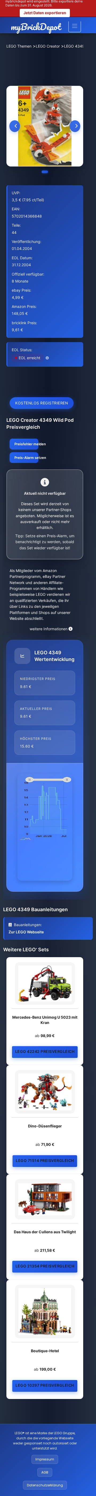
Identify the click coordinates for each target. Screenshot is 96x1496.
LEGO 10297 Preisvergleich (44, 1385)
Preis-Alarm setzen (26, 457)
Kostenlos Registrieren (41, 403)
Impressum (44, 1459)
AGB (44, 1472)
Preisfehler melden (26, 444)
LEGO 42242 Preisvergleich (45, 1051)
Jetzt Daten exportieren (44, 12)
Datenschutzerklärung (45, 1485)
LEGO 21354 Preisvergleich (44, 1266)
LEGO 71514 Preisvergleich (45, 1160)
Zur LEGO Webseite (26, 932)
